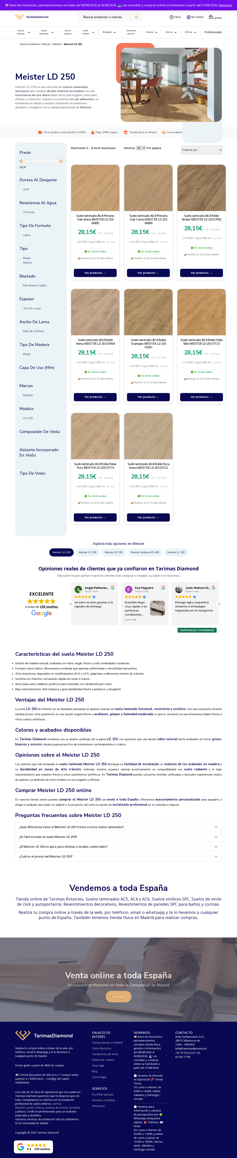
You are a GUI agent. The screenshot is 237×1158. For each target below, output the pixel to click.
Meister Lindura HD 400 (145, 552)
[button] (219, 604)
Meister (57, 44)
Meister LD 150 (114, 552)
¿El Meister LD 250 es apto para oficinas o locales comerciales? (63, 847)
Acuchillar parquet (103, 1094)
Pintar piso (98, 1106)
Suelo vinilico (85, 32)
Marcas (46, 44)
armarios (74, 1107)
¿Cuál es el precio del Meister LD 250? (46, 856)
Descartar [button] (225, 5)
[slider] (21, 161)
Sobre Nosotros (101, 1048)
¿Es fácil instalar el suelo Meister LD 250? (48, 837)
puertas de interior (57, 1107)
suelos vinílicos (35, 1107)
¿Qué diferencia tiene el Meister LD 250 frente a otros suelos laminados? (71, 827)
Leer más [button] (107, 619)
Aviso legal (98, 1065)
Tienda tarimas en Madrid (107, 1042)
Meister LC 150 (87, 552)
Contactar (118, 996)
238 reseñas (49, 607)
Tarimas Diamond (29, 44)
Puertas (149, 32)
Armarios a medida (103, 1100)
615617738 (182, 1057)
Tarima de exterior (131, 32)
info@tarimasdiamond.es (191, 1048)
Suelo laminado (44, 32)
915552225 (187, 1053)
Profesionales (213, 32)
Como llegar (99, 1077)
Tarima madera (67, 32)
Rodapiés (107, 32)
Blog (94, 1071)
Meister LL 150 (176, 552)
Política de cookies (103, 1060)
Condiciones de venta (105, 1054)
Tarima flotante (20, 32)
